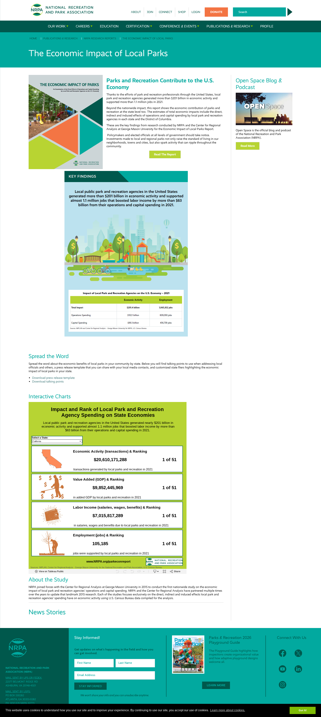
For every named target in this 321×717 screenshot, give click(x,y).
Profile (266, 26)
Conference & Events (178, 26)
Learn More (216, 685)
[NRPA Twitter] (301, 655)
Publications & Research (228, 26)
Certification (137, 26)
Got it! (303, 710)
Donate (216, 12)
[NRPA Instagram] (285, 687)
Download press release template (53, 378)
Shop (182, 12)
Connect (165, 12)
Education (109, 26)
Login (196, 12)
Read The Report (165, 154)
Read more (248, 146)
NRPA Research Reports (100, 38)
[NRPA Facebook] (285, 655)
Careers (83, 26)
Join (150, 12)
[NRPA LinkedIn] (301, 671)
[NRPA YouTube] (285, 671)
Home (33, 38)
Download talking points (48, 381)
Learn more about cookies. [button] (227, 710)
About (136, 12)
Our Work (57, 26)
